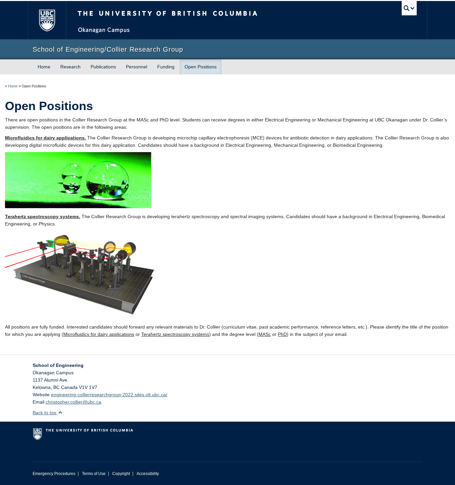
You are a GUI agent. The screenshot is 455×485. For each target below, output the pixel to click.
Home (44, 66)
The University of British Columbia (47, 20)
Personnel (136, 66)
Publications (103, 66)
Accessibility (148, 473)
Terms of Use (94, 473)
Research (70, 66)
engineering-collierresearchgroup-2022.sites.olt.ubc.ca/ (109, 394)
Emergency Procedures (54, 473)
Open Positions (201, 66)
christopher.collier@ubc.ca (73, 402)
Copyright (121, 473)
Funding (166, 66)
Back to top (45, 412)
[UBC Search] (409, 8)
